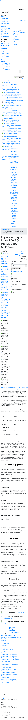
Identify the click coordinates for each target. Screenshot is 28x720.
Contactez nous (5, 643)
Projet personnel (5, 36)
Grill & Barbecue (15, 156)
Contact (15, 44)
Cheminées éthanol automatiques (9, 680)
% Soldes (15, 158)
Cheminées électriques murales (9, 656)
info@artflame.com (6, 698)
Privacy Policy (4, 640)
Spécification (4, 387)
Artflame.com (5, 229)
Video (13, 387)
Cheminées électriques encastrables (10, 659)
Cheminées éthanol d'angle (8, 672)
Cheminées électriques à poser (9, 654)
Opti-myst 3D (4, 651)
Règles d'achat (5, 30)
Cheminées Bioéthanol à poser (9, 669)
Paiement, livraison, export (15, 36)
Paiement (24, 78)
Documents (22, 387)
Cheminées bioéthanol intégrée (9, 674)
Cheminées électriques (8, 81)
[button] (9, 74)
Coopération (4, 34)
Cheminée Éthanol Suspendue (8, 676)
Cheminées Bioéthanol (8, 118)
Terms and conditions (6, 642)
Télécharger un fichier (6, 618)
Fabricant (4, 159)
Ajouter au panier (15, 268)
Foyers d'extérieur (5, 682)
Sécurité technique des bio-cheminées (5, 21)
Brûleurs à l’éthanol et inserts (8, 679)
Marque (10, 387)
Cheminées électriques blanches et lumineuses (13, 662)
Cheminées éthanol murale (8, 671)
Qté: (12, 263)
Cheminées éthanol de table (8, 677)
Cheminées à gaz (6, 156)
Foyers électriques (5, 661)
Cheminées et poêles (7, 158)
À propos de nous (5, 28)
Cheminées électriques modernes (9, 664)
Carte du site (4, 645)
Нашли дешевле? (17, 254)
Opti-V (2, 653)
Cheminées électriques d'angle (9, 658)
